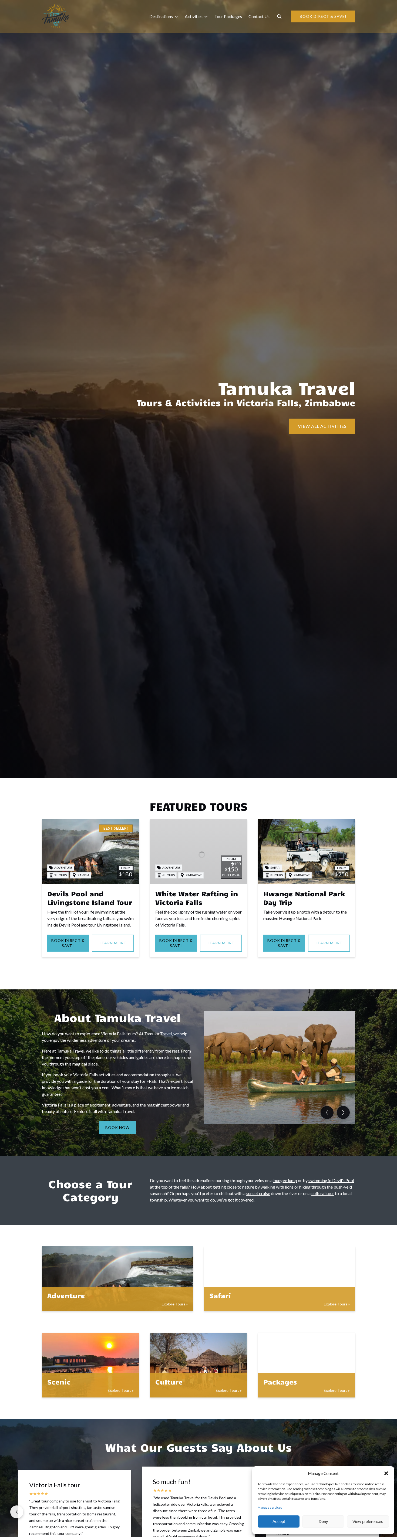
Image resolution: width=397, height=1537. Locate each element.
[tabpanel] (279, 1067)
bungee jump (285, 1180)
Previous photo (327, 1112)
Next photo (343, 1112)
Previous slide (16, 1511)
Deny (323, 1521)
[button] (386, 1473)
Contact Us (259, 16)
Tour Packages (228, 16)
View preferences (367, 1521)
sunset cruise (258, 1193)
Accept (278, 1521)
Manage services (270, 1507)
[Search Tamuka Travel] (279, 16)
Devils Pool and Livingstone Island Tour (89, 897)
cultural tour (322, 1193)
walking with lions (277, 1186)
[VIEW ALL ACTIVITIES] (322, 410)
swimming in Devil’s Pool (331, 1180)
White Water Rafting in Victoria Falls (196, 897)
